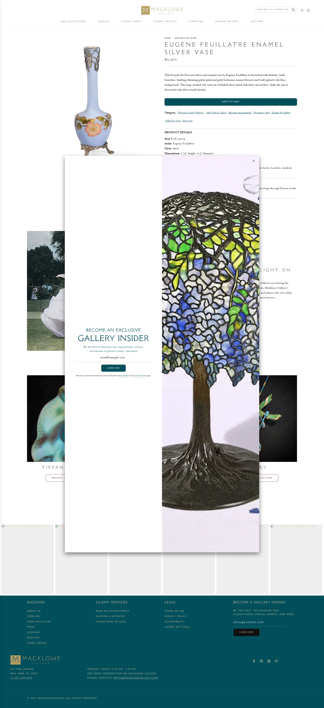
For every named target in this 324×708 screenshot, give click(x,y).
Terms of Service (139, 376)
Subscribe (113, 368)
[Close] (254, 161)
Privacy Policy (123, 376)
